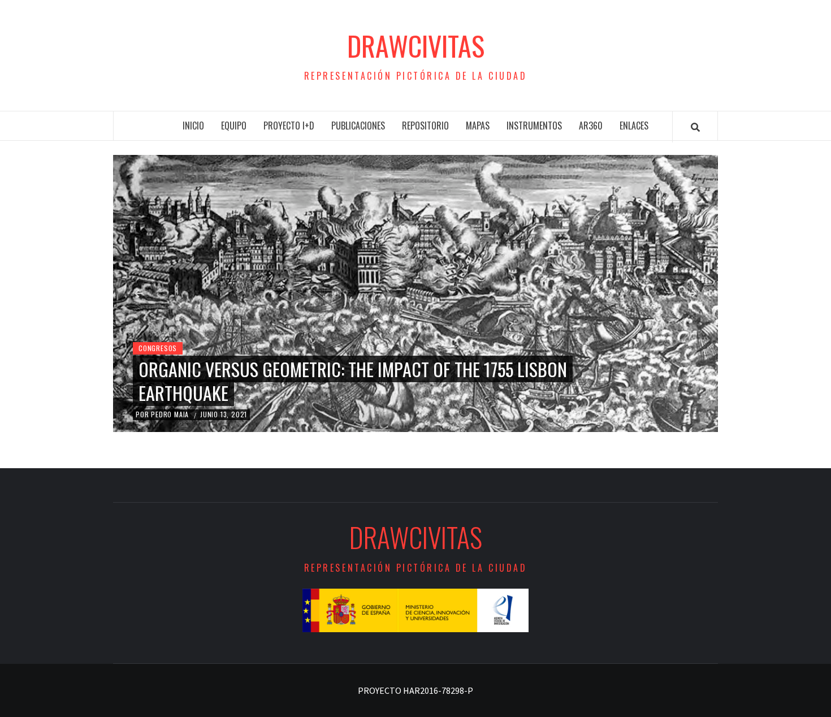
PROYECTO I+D (288, 125)
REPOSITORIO (425, 125)
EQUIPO (233, 125)
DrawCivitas (415, 45)
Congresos (157, 348)
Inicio (193, 125)
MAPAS (478, 125)
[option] (415, 293)
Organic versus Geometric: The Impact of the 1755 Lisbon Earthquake (352, 381)
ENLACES (634, 125)
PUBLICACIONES (358, 125)
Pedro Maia (171, 414)
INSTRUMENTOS (534, 125)
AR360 (591, 125)
